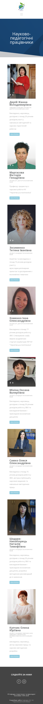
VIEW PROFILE (14, 134)
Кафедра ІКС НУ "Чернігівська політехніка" (23, 701)
